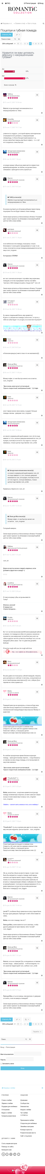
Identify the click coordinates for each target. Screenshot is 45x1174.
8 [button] (35, 43)
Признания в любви (27, 1120)
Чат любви (24, 1113)
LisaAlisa (11, 583)
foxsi (9, 339)
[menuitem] (7, 3)
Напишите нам (7, 1150)
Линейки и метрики (27, 1126)
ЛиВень (10, 546)
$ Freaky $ (11, 301)
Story (9, 661)
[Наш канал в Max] (3, 1154)
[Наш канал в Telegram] (7, 1154)
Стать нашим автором (9, 1143)
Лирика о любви (7, 1103)
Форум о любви (25, 1109)
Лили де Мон (12, 364)
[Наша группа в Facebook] (10, 1154)
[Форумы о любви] (22, 8)
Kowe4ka (11, 119)
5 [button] (27, 43)
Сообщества (24, 1103)
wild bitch (11, 229)
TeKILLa (10, 94)
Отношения (6, 1109)
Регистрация (10, 1047)
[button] (14, 44)
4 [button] (24, 43)
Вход (2, 1047)
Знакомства (24, 1106)
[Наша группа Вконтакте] (14, 1154)
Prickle (10, 617)
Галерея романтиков (9, 1116)
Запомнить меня (8, 1063)
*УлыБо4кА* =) (13, 778)
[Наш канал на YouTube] (18, 1154)
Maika (10, 691)
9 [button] (38, 43)
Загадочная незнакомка (16, 151)
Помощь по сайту (8, 1146)
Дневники (23, 1100)
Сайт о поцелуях (26, 1136)
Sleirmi (10, 178)
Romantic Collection (11, 1163)
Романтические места (28, 1133)
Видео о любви (7, 1113)
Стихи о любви (7, 1100)
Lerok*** (11, 859)
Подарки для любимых (9, 1106)
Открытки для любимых (28, 1123)
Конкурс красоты (26, 1129)
